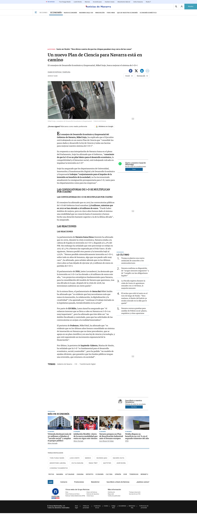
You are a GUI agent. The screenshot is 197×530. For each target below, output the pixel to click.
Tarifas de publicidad (114, 496)
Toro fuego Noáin (57, 458)
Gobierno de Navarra (64, 364)
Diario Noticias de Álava (72, 494)
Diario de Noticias (92, 492)
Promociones (79, 482)
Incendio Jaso (101, 458)
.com (50, 482)
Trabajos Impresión (134, 492)
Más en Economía (58, 413)
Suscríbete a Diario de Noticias (118, 482)
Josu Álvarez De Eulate (106, 441)
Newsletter (95, 482)
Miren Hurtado (52, 443)
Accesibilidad (122, 506)
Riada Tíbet (93, 463)
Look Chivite (74, 458)
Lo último (123, 254)
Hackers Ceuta (118, 458)
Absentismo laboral (58, 463)
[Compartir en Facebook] (130, 71)
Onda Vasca (90, 496)
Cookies (106, 506)
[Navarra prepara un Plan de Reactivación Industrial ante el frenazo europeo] (111, 423)
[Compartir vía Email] (147, 71)
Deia (66, 492)
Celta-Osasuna (77, 463)
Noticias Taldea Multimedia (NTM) (75, 496)
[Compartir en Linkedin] (142, 71)
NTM (126, 441)
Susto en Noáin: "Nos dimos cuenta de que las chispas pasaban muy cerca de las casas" (94, 49)
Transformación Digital (87, 364)
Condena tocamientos (59, 468)
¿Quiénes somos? (142, 482)
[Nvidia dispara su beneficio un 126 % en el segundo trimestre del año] (137, 423)
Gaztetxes (107, 463)
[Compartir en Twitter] (136, 71)
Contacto (63, 482)
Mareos (88, 458)
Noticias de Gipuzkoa (93, 494)
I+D (75, 364)
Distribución (111, 492)
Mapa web (111, 494)
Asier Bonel (121, 463)
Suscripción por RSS (134, 494)
